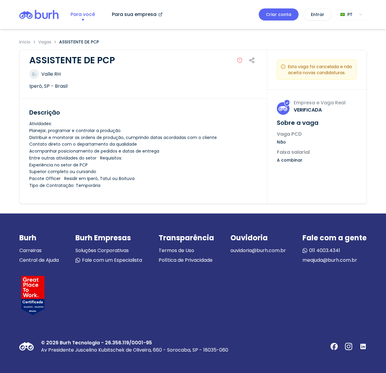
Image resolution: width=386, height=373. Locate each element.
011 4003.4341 (324, 250)
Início (24, 42)
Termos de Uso (176, 250)
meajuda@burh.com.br (329, 260)
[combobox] (352, 14)
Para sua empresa (134, 14)
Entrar (317, 14)
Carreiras (30, 250)
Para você (83, 14)
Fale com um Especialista (112, 260)
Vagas (44, 42)
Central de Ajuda (39, 260)
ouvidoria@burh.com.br (258, 250)
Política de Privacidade (186, 260)
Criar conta (278, 14)
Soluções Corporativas (102, 250)
